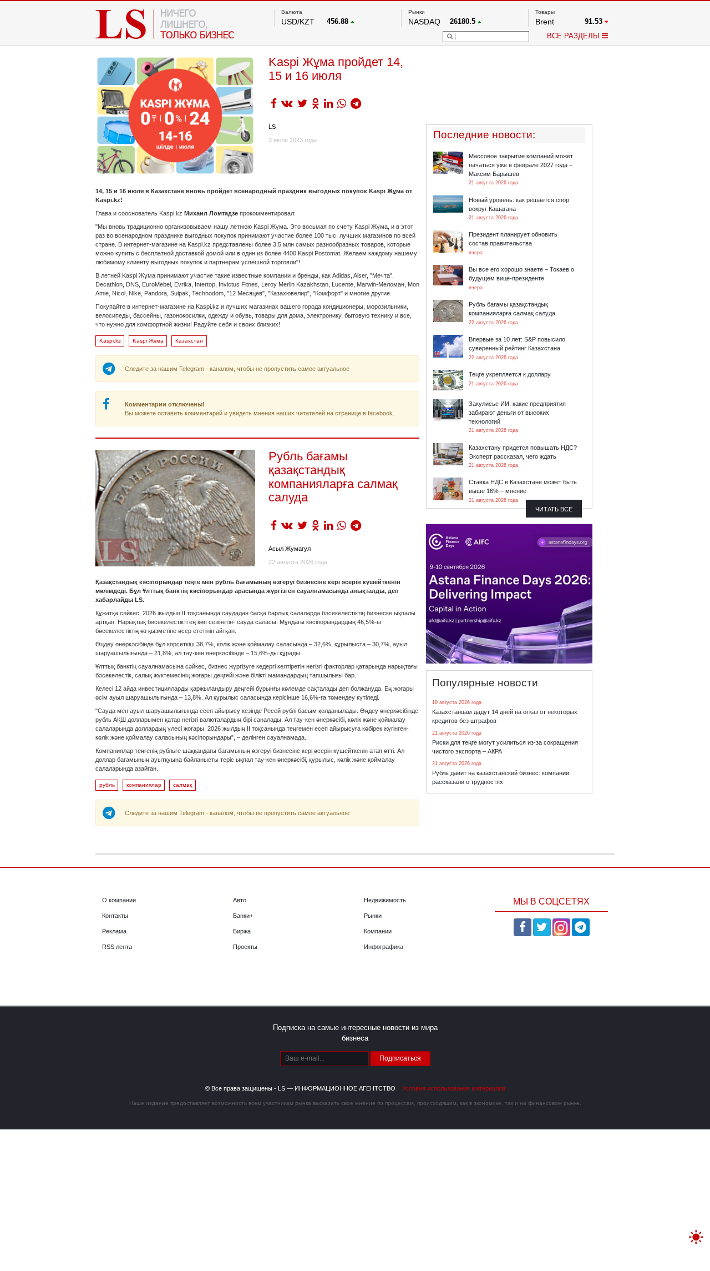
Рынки (373, 915)
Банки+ (243, 915)
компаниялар (143, 785)
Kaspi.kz (110, 341)
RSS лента (117, 946)
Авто (239, 900)
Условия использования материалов (453, 1088)
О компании (119, 900)
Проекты (245, 946)
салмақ (182, 785)
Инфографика (383, 946)
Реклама (114, 931)
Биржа (242, 931)
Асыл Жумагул (289, 548)
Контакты (115, 915)
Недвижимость (385, 900)
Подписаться (400, 1058)
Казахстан (189, 341)
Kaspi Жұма (148, 341)
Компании (378, 931)
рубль (107, 785)
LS (272, 126)
